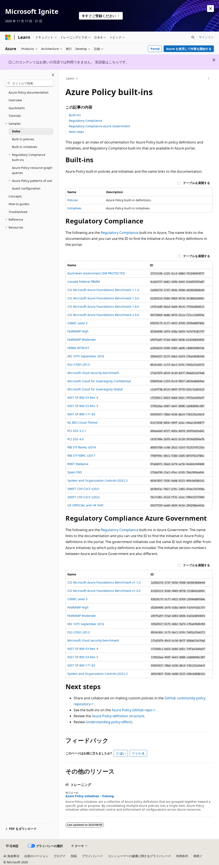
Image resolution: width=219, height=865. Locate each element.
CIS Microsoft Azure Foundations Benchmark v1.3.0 (104, 591)
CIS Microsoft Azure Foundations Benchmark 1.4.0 (103, 306)
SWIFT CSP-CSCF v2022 (83, 497)
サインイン (206, 37)
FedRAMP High (78, 331)
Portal (155, 49)
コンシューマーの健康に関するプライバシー (138, 856)
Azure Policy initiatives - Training (89, 796)
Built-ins (75, 115)
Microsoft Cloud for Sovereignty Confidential (99, 381)
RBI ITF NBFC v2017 (81, 456)
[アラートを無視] (210, 8)
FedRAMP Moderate (81, 340)
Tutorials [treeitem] (15, 116)
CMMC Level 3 (77, 323)
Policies (72, 200)
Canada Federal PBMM (83, 282)
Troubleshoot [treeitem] (18, 212)
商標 (196, 856)
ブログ (57, 856)
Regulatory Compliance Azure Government (99, 126)
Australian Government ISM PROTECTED (96, 273)
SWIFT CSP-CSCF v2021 (83, 489)
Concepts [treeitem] (15, 196)
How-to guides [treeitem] (19, 204)
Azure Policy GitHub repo (132, 710)
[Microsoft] (8, 37)
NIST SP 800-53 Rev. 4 (82, 398)
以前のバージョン (36, 856)
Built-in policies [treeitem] (23, 139)
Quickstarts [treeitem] (17, 108)
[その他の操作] (208, 78)
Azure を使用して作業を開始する (189, 49)
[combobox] (29, 83)
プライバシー (91, 856)
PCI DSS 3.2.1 (76, 431)
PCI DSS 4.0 (75, 439)
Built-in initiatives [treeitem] (24, 147)
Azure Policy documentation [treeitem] (29, 92)
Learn (70, 78)
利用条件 (182, 856)
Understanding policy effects (109, 722)
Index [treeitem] (16, 131)
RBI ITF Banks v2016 (81, 447)
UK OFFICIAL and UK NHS (85, 505)
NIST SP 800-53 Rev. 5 (82, 406)
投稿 (74, 856)
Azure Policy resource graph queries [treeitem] (32, 170)
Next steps (76, 132)
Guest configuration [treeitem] (26, 188)
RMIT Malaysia (77, 464)
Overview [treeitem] (15, 100)
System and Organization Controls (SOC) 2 (97, 480)
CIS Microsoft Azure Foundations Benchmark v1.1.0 (104, 582)
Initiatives (74, 208)
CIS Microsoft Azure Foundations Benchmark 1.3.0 (103, 298)
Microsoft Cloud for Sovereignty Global (95, 389)
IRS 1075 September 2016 (85, 356)
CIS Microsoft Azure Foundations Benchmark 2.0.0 (103, 315)
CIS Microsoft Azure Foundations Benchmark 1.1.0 (103, 290)
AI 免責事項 (11, 856)
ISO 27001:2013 (78, 364)
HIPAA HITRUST (78, 348)
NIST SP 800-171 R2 (81, 414)
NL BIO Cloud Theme (82, 422)
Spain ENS (74, 472)
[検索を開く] (193, 37)
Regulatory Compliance (85, 121)
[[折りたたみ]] (53, 74)
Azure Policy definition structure (118, 716)
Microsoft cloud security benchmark (93, 373)
